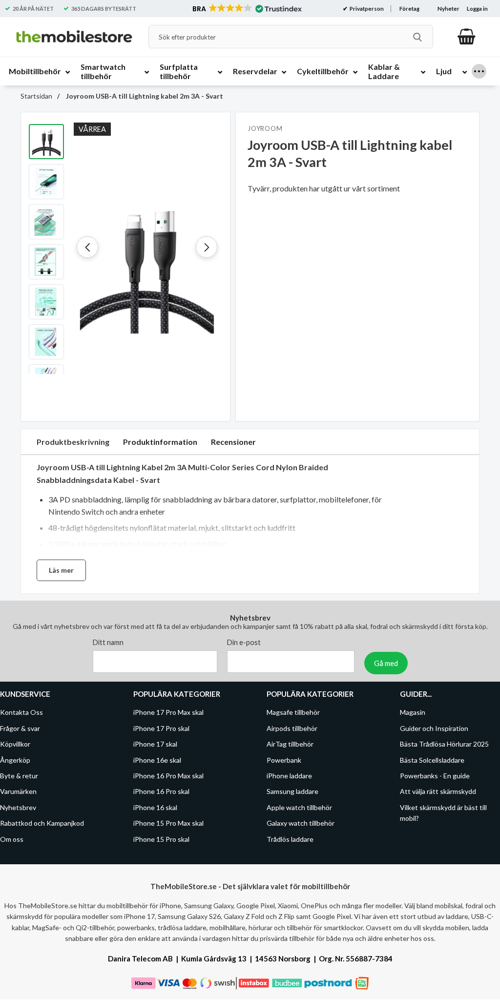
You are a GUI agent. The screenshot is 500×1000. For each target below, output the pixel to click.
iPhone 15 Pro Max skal (168, 823)
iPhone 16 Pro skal (161, 792)
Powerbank (284, 760)
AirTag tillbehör (290, 744)
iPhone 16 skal (155, 807)
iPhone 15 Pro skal (161, 839)
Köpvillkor (15, 744)
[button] (246, 8)
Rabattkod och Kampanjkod (42, 823)
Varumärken (18, 792)
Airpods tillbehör (292, 728)
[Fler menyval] (479, 71)
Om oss (11, 839)
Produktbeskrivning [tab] (73, 441)
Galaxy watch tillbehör (300, 823)
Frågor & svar (20, 728)
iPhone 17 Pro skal (161, 728)
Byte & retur (19, 775)
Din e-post (244, 643)
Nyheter (448, 8)
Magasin (412, 712)
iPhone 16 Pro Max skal (168, 775)
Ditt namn (108, 643)
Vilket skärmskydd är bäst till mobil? (443, 812)
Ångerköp (15, 760)
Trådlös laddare (290, 839)
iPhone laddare (289, 775)
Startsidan (36, 96)
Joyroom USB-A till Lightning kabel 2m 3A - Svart (143, 96)
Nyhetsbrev (18, 807)
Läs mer (61, 570)
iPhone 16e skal (157, 760)
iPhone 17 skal (155, 744)
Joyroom (265, 128)
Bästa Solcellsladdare (432, 760)
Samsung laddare (292, 792)
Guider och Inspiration (434, 728)
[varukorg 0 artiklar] (466, 36)
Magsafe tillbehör (293, 712)
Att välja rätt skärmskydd (438, 792)
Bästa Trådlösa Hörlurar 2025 (444, 744)
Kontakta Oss (21, 712)
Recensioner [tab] (233, 441)
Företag (409, 8)
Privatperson (366, 8)
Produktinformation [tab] (160, 441)
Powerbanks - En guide (435, 775)
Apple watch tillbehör (299, 807)
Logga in (477, 8)
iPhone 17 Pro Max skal (168, 712)
